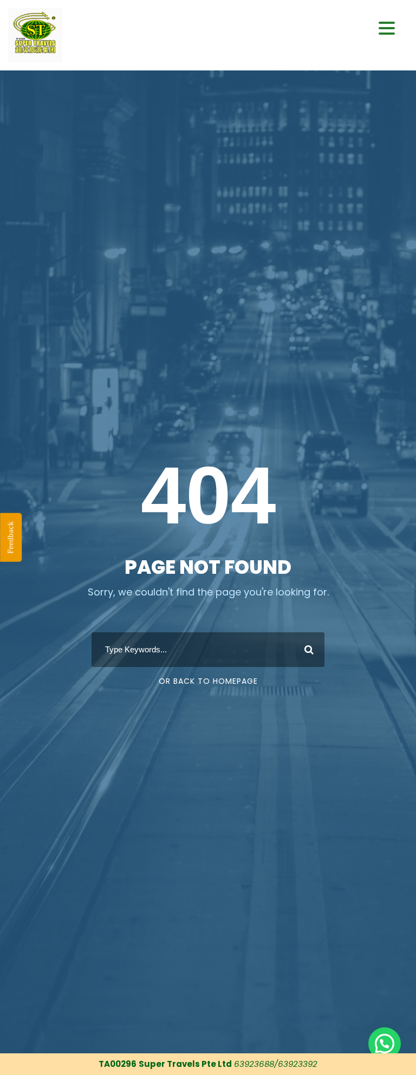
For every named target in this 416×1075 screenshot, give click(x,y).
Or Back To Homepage (208, 681)
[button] (387, 28)
